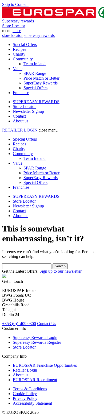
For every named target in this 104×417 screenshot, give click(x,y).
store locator (12, 35)
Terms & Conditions (30, 389)
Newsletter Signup (28, 111)
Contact (19, 116)
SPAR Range (34, 73)
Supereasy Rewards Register (37, 342)
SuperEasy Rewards (40, 83)
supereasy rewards (39, 35)
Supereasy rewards (18, 21)
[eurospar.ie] (4, 276)
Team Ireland (34, 63)
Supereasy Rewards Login (35, 337)
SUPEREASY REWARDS (36, 101)
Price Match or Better (41, 78)
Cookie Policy (25, 393)
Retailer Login (25, 370)
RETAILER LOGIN (20, 130)
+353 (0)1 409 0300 (19, 323)
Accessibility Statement (32, 403)
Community (23, 59)
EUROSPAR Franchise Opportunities (45, 365)
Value (17, 68)
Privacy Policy (25, 398)
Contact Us (46, 323)
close (17, 30)
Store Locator (13, 26)
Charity (19, 54)
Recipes (19, 49)
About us (20, 121)
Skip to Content (15, 4)
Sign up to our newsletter (60, 271)
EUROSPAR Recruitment (35, 379)
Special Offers (25, 44)
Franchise (21, 92)
